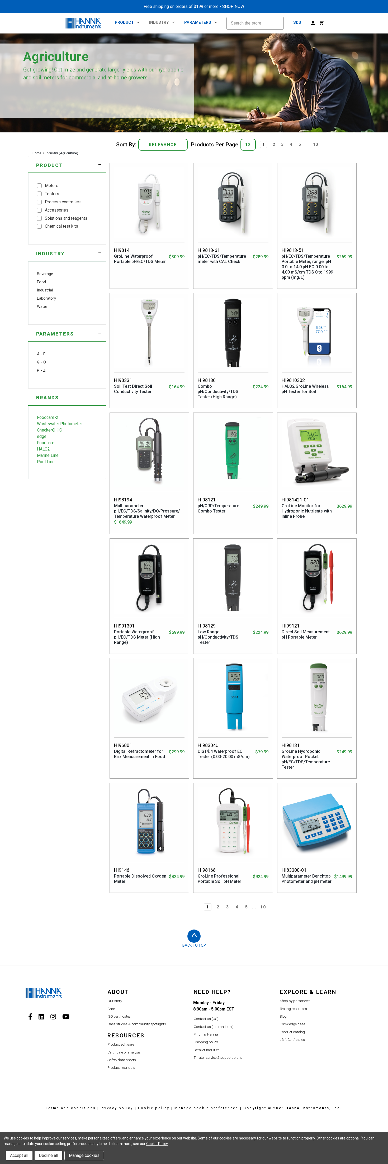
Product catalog (292, 1032)
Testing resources (293, 1009)
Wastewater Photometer (59, 423)
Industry (159, 22)
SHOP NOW (233, 6)
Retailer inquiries (207, 1050)
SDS (297, 22)
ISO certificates (119, 1016)
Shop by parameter (295, 1001)
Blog (283, 1016)
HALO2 (43, 449)
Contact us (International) (214, 1027)
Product (124, 22)
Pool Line (46, 461)
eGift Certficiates (292, 1040)
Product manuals (121, 1068)
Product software (120, 1044)
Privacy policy (117, 1108)
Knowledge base (292, 1024)
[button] (67, 164)
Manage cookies (84, 1155)
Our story (114, 1001)
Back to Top (194, 945)
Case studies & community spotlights (136, 1024)
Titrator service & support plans (218, 1058)
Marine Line (48, 455)
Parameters (197, 22)
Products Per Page (214, 144)
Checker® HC (49, 430)
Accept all (19, 1155)
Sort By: (126, 144)
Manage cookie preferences (206, 1108)
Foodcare (45, 442)
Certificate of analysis (124, 1052)
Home (36, 153)
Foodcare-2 (47, 417)
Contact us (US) (206, 1019)
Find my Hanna (206, 1034)
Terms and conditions (71, 1108)
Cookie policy (154, 1108)
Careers (113, 1009)
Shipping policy (206, 1042)
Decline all (48, 1155)
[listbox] (163, 145)
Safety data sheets (121, 1060)
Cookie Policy (157, 1144)
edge (41, 436)
